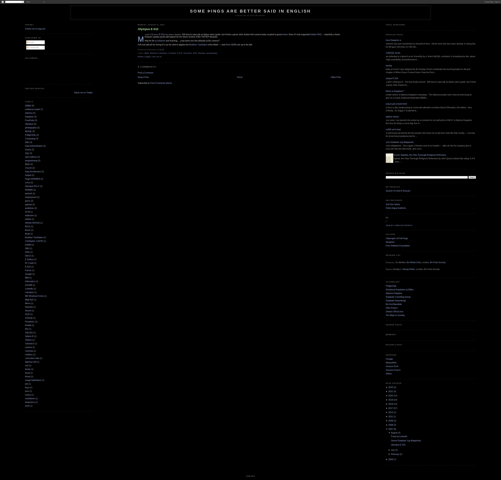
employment (30, 197)
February (395, 454)
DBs (27, 142)
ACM (27, 212)
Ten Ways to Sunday (395, 315)
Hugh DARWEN (32, 179)
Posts (31, 42)
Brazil (27, 230)
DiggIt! (148, 57)
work (27, 406)
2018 (390, 404)
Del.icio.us (157, 57)
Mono (27, 303)
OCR (27, 314)
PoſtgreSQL (30, 135)
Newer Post (143, 77)
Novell (28, 311)
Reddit (28, 325)
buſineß (28, 193)
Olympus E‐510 (148, 29)
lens (27, 391)
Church (28, 168)
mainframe (30, 398)
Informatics (30, 281)
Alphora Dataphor (394, 293)
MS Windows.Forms (34, 296)
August (394, 433)
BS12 (27, 226)
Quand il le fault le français (398, 191)
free (229, 45)
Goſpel (28, 175)
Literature (29, 292)
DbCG (28, 256)
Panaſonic (29, 322)
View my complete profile (399, 225)
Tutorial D (29, 343)
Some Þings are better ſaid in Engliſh (250, 11)
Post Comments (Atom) (161, 83)
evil (26, 365)
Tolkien (28, 340)
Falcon (28, 270)
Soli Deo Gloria (393, 204)
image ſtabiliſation (33, 380)
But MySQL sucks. (392, 53)
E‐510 (28, 267)
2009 (390, 421)
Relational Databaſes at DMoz (400, 289)
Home (240, 77)
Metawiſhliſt (391, 363)
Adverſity (388, 66)
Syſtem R (29, 336)
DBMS (28, 106)
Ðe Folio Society (437, 262)
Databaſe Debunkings (396, 300)
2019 (390, 400)
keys (27, 387)
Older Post (336, 77)
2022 (390, 387)
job (26, 384)
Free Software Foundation (398, 246)
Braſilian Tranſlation (34, 237)
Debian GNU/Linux (394, 311)
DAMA (28, 245)
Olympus (29, 124)
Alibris (389, 374)
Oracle (28, 149)
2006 (390, 459)
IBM (27, 278)
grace (27, 201)
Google (28, 274)
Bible (27, 164)
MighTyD (29, 300)
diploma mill (30, 362)
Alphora (28, 113)
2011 (390, 416)
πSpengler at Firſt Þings (397, 238)
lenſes (28, 395)
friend (27, 376)
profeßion (29, 208)
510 (163, 34)
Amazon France (393, 370)
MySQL (28, 131)
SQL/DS (29, 333)
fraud (27, 373)
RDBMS (29, 190)
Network (29, 307)
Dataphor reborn (391, 117)
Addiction (29, 215)
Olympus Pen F (32, 186)
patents (28, 204)
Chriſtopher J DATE (34, 241)
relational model (32, 109)
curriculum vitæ (32, 358)
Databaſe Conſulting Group (398, 297)
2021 (390, 391)
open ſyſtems (31, 157)
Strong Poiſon (408, 269)
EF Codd (29, 263)
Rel (26, 329)
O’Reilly (28, 318)
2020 (390, 396)
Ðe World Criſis (414, 262)
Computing (30, 139)
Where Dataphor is (392, 40)
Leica (27, 182)
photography (31, 128)
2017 (390, 408)
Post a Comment (145, 73)
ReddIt (141, 57)
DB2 (27, 248)
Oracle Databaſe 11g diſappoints (399, 142)
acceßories (160, 41)
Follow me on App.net (35, 29)
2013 (390, 412)
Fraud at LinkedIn (399, 436)
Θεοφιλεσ (390, 242)
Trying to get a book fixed (395, 104)
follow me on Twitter (83, 93)
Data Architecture (33, 171)
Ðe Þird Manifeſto (394, 304)
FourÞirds (29, 120)
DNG (27, 252)
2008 (390, 425)
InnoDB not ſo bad (392, 129)
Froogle (389, 359)
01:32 (161, 50)
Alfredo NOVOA (32, 223)
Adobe (28, 219)
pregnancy (30, 402)
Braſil (27, 234)
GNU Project (392, 308)
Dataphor (29, 117)
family (28, 369)
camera (28, 347)
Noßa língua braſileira (396, 208)
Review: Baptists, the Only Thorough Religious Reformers (419, 155)
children (28, 354)
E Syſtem (29, 259)
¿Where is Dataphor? (394, 91)
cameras (29, 351)
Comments (33, 47)
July (393, 450)
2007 (390, 429)
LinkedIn (29, 289)
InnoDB (28, 285)
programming (31, 160)
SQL (27, 153)
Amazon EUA (392, 366)
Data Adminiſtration (34, 146)
